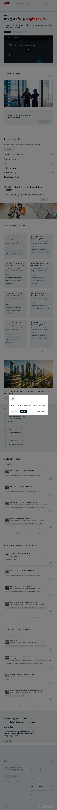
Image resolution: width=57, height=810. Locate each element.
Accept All (23, 411)
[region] (28, 405)
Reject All (15, 411)
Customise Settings (41, 411)
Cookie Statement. (20, 407)
